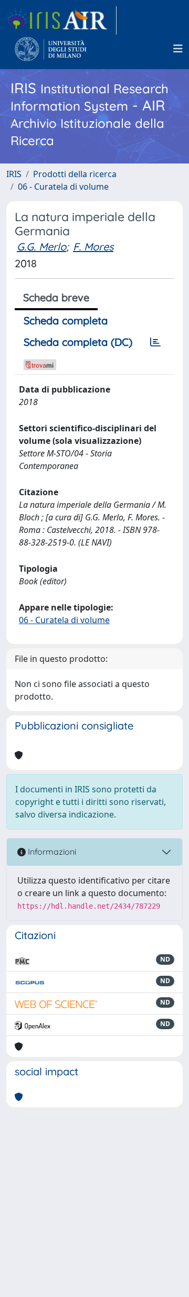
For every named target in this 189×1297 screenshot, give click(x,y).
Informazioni (51, 851)
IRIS (14, 174)
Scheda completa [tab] (66, 320)
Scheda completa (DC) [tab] (78, 341)
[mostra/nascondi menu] (178, 48)
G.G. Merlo (41, 246)
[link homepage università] (50, 49)
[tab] (155, 342)
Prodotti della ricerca (75, 174)
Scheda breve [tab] (56, 297)
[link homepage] (61, 20)
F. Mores (93, 246)
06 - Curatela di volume (63, 186)
